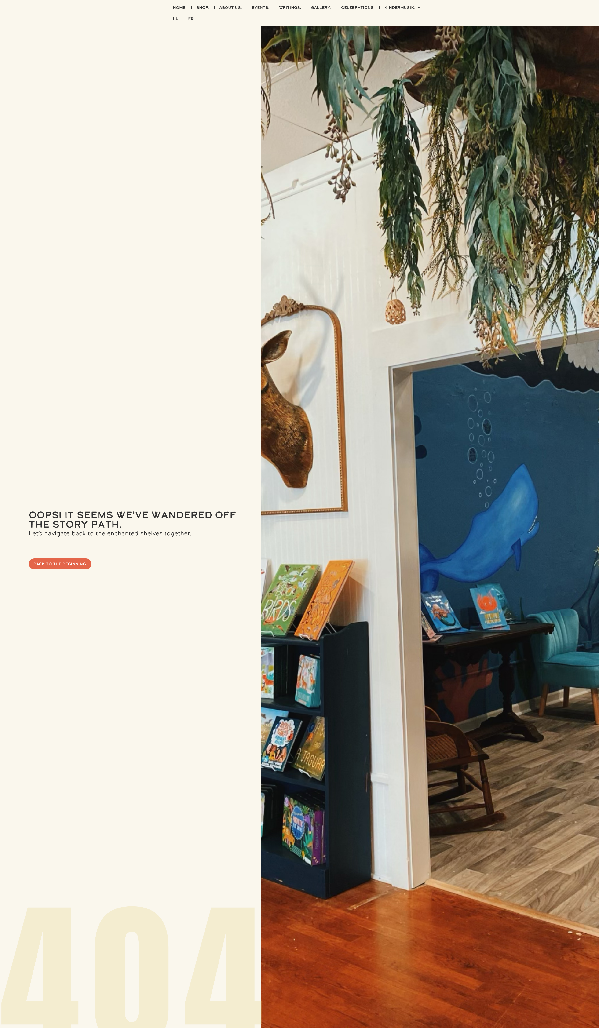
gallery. (321, 7)
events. (260, 7)
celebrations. (358, 7)
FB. (191, 18)
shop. (202, 7)
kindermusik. (399, 7)
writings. (290, 7)
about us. (230, 7)
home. (179, 7)
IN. (175, 18)
